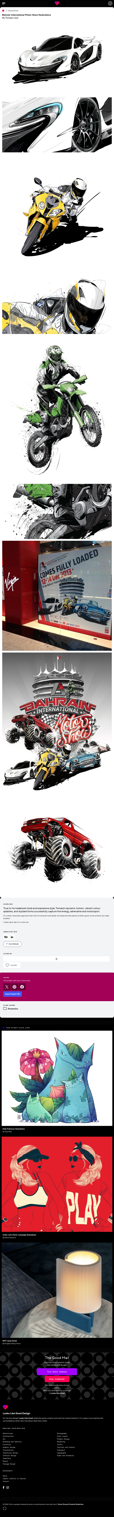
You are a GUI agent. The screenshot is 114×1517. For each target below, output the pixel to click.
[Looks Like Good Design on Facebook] (4, 1488)
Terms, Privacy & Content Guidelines (70, 1504)
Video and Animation (65, 1456)
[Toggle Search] (110, 3)
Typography (61, 1453)
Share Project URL (12, 994)
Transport (61, 1450)
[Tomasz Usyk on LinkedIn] (12, 937)
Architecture (8, 1436)
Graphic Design (9, 1447)
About (5, 1476)
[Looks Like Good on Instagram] (8, 1488)
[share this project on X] (6, 986)
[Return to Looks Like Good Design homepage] (57, 1407)
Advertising (8, 1433)
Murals (5, 1461)
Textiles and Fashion (66, 1447)
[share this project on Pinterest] (14, 986)
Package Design (9, 1464)
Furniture (7, 1444)
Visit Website (13, 944)
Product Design (63, 1439)
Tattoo (59, 1444)
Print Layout (62, 1436)
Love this (13, 965)
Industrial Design (10, 1453)
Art (4, 1439)
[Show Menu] (4, 3)
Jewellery (7, 1458)
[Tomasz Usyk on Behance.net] (6, 937)
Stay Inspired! (57, 1379)
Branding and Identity (12, 1442)
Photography (62, 1433)
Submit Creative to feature (14, 1479)
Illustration (13, 1009)
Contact (6, 1481)
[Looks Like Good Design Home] (57, 3)
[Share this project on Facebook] (22, 986)
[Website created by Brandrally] (4, 1508)
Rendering (61, 1442)
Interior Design (9, 1456)
